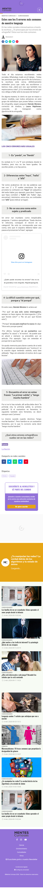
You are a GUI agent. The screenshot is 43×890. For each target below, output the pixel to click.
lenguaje (12, 476)
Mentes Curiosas (9, 16)
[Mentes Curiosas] (17, 840)
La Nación (6, 449)
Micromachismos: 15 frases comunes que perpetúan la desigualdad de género (21, 749)
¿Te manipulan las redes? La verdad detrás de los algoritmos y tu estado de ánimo (19, 782)
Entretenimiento (21, 849)
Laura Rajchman (22, 287)
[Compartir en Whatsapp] (10, 41)
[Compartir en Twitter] (6, 41)
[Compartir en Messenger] (13, 41)
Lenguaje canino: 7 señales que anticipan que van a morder (20, 717)
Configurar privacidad (22, 870)
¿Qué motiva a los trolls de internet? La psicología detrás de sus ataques (20, 643)
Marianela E (9, 37)
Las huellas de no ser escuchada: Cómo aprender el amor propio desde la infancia (20, 611)
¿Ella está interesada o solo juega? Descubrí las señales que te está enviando (19, 676)
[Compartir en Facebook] (3, 41)
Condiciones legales (21, 867)
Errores (4, 476)
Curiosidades (23, 16)
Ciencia (4, 746)
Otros (21, 856)
